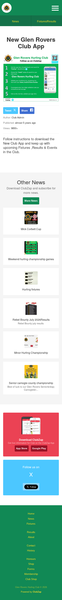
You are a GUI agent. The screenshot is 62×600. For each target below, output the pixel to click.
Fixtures (31, 523)
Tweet (8, 110)
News (15, 21)
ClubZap (37, 592)
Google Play (39, 448)
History (31, 550)
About (31, 537)
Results (31, 532)
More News (31, 200)
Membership (31, 574)
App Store (21, 448)
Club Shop (31, 579)
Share (24, 110)
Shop (31, 563)
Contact (31, 545)
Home (31, 513)
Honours (31, 558)
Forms (31, 569)
